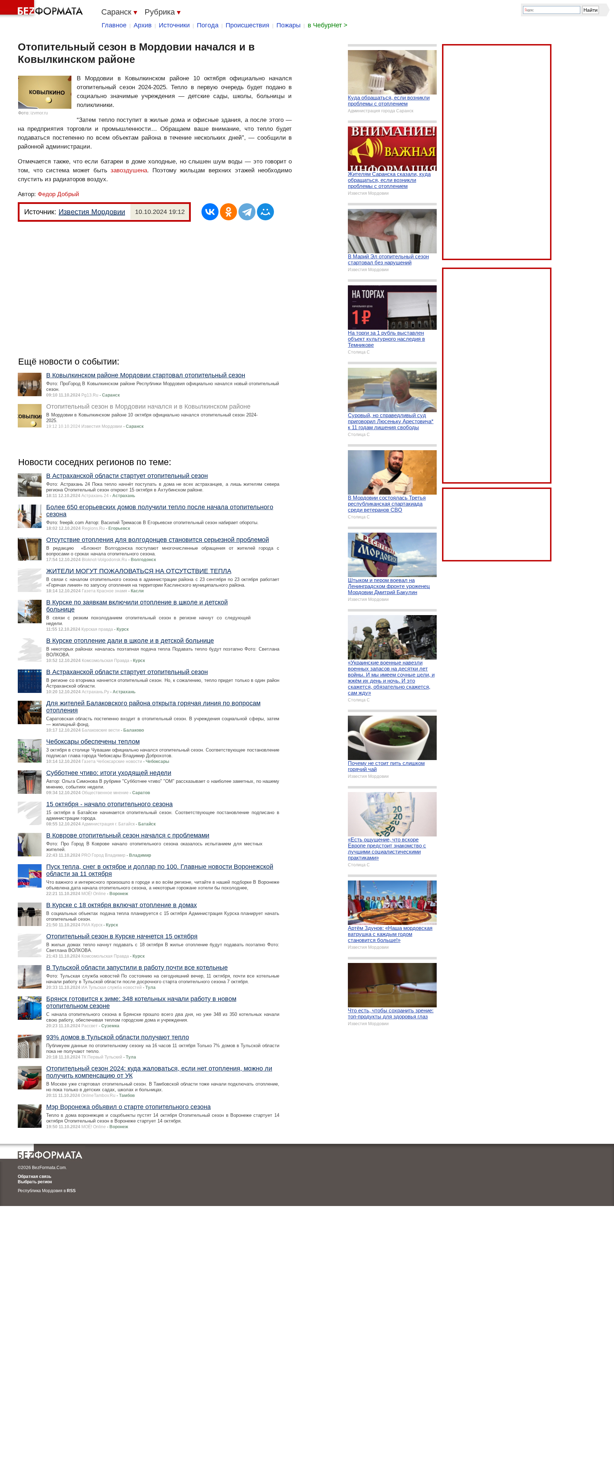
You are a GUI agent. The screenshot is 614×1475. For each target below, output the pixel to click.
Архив (143, 25)
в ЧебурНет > (328, 25)
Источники (174, 25)
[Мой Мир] (265, 211)
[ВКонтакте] (210, 211)
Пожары (288, 25)
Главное (114, 25)
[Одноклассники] (228, 211)
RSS (71, 1190)
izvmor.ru (39, 113)
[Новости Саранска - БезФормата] (42, 9)
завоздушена (129, 170)
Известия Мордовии (92, 212)
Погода (208, 25)
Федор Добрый (58, 194)
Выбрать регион (35, 1181)
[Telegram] (246, 211)
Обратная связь (34, 1176)
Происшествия (247, 25)
